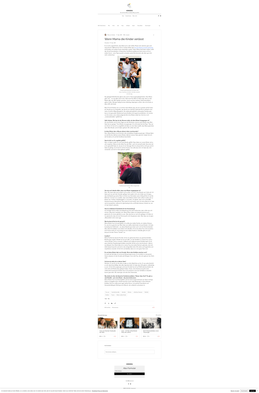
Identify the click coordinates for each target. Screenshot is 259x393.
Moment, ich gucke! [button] (235, 391)
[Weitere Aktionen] (153, 35)
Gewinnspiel (147, 25)
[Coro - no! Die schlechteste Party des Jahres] (129, 323)
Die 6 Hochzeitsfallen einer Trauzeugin (151, 331)
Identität (124, 292)
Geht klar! (252, 391)
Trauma (112, 295)
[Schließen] (257, 391)
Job (118, 25)
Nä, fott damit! (244, 391)
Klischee (129, 292)
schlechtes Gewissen (138, 292)
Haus (122, 25)
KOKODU (129, 10)
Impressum (133, 388)
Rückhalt (146, 292)
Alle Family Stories (101, 25)
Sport (133, 25)
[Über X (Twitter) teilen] (108, 303)
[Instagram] (160, 16)
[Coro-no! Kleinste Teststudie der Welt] (107, 323)
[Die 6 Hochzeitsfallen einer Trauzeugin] (151, 323)
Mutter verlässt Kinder (121, 295)
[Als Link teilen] (115, 303)
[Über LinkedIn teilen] (111, 303)
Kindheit (107, 295)
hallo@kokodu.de (129, 380)
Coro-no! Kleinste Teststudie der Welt (107, 331)
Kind (113, 25)
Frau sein (107, 292)
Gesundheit (139, 25)
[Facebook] (158, 16)
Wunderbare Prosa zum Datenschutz (100, 391)
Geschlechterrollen (116, 292)
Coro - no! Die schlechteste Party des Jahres (129, 331)
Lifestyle (128, 25)
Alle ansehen (158, 315)
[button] (159, 25)
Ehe (109, 25)
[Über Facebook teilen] (105, 303)
